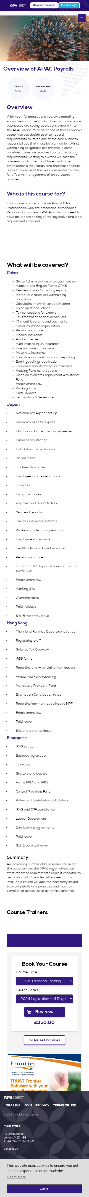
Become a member (44, 5)
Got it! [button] (45, 1189)
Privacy (42, 1105)
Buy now (44, 1011)
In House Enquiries (44, 1040)
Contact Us (11, 1149)
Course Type (26, 972)
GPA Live (13, 1105)
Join (28, 1105)
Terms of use (64, 1105)
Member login (69, 5)
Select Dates (27, 990)
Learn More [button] (16, 1177)
